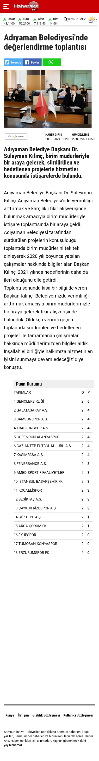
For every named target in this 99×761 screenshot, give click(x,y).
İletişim (23, 715)
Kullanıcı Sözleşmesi (78, 715)
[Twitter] (56, 754)
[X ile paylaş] (13, 62)
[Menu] (6, 7)
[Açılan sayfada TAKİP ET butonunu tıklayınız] (16, 136)
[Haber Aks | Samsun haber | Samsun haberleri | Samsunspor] (50, 6)
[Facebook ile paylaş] (32, 62)
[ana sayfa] (93, 7)
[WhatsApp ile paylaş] (51, 62)
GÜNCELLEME (80, 134)
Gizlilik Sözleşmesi (46, 715)
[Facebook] (43, 754)
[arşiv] (66, 19)
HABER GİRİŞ (53, 134)
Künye (10, 715)
